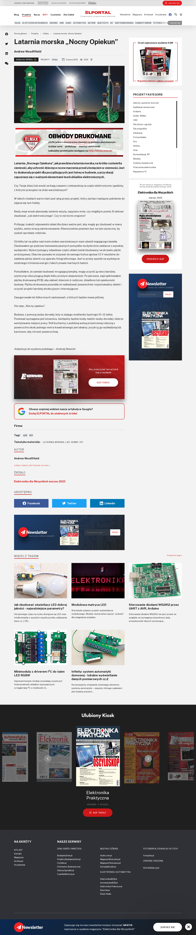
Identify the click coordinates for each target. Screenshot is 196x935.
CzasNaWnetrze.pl (65, 874)
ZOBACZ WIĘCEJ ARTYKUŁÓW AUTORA (31, 465)
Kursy (37, 14)
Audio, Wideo (139, 115)
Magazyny (137, 14)
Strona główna (20, 33)
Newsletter (125, 14)
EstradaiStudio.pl (108, 866)
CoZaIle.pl (62, 863)
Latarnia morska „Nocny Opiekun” (67, 33)
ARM (62, 23)
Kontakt (18, 853)
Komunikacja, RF (141, 154)
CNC (135, 120)
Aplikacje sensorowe (144, 107)
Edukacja (137, 133)
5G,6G (17, 23)
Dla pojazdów (140, 128)
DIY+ (45, 14)
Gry (135, 141)
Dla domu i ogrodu (142, 124)
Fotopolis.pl (148, 855)
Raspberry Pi (139, 171)
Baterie (92, 23)
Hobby (46, 33)
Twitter (71, 503)
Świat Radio (105, 894)
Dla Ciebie (69, 14)
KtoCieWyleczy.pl (151, 868)
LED (25, 435)
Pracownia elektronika (144, 167)
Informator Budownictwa (68, 866)
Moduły (137, 158)
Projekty (26, 14)
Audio (68, 23)
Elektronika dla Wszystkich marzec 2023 (39, 481)
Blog (16, 14)
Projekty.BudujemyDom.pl (69, 859)
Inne (135, 150)
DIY (111, 23)
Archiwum (148, 14)
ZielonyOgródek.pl (65, 870)
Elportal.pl (105, 890)
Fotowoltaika (160, 23)
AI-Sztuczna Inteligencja (35, 23)
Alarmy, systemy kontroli (146, 102)
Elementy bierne (143, 23)
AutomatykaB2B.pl (109, 882)
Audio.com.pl (106, 855)
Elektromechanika (124, 23)
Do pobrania (160, 14)
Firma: (18, 425)
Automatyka (79, 23)
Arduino (54, 23)
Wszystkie (175, 23)
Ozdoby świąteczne (143, 163)
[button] (47, 758)
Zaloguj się (173, 3)
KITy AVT (18, 850)
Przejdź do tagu (174, 555)
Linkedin (110, 503)
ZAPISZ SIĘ (167, 927)
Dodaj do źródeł (24, 59)
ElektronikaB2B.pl (108, 879)
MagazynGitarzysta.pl (110, 859)
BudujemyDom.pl (64, 855)
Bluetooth (103, 23)
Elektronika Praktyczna (111, 886)
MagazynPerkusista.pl (110, 863)
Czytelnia (56, 14)
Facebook (34, 503)
